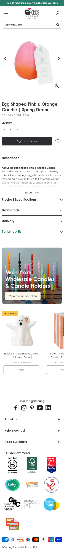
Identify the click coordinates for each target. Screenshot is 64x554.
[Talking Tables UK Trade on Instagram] (23, 407)
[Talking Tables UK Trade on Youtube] (40, 407)
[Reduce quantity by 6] (4, 129)
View (21, 369)
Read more (32, 192)
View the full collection (23, 296)
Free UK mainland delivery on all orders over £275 (32, 3)
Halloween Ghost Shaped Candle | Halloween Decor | (21, 355)
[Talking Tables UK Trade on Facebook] (15, 407)
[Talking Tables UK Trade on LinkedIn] (48, 407)
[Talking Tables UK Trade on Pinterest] (31, 407)
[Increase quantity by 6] (17, 129)
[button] (5, 58)
